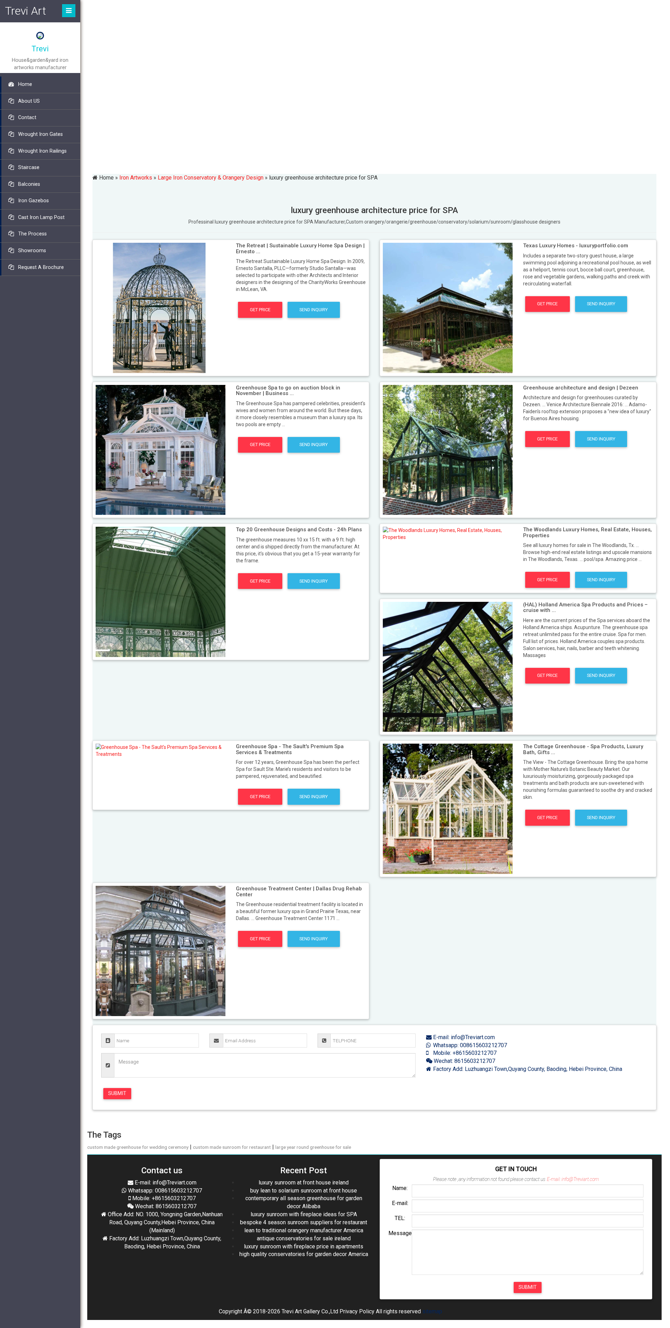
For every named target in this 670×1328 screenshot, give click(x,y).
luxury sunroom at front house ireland (304, 1182)
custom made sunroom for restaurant (232, 1147)
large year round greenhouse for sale (313, 1147)
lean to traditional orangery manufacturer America (303, 1230)
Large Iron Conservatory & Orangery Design (210, 177)
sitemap (432, 1311)
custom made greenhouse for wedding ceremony (137, 1147)
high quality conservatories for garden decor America (303, 1254)
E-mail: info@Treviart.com (463, 1037)
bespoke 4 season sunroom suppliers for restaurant (303, 1222)
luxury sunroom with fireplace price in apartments (303, 1246)
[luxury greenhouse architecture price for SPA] (161, 307)
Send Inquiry (313, 309)
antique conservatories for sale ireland (304, 1238)
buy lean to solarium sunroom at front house (303, 1190)
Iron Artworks (135, 177)
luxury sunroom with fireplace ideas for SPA (304, 1214)
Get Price (260, 309)
